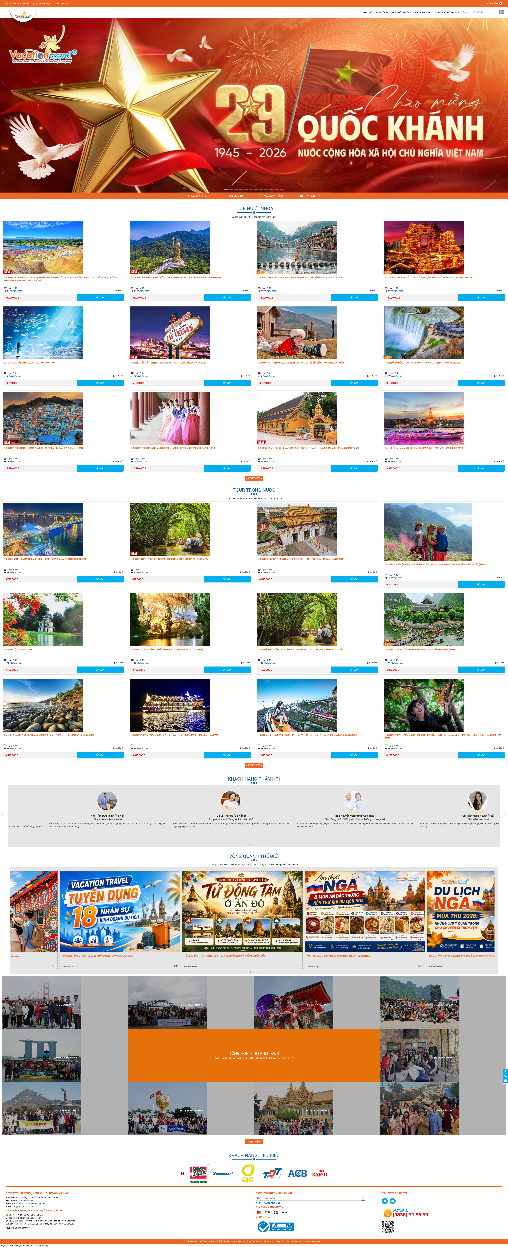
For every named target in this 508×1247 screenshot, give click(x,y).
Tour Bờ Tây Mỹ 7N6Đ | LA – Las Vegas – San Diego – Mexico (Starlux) (168, 363)
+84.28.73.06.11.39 (24, 1200)
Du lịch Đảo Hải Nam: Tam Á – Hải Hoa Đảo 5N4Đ (29, 363)
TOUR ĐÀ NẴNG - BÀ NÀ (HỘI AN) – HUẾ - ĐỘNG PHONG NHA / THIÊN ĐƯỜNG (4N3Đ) (45, 559)
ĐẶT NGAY (100, 298)
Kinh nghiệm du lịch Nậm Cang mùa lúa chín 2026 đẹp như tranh (415, 956)
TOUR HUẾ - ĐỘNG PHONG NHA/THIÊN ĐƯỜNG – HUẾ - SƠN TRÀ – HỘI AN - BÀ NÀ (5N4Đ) (301, 559)
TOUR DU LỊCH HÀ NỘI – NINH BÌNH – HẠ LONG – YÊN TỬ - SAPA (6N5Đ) (420, 649)
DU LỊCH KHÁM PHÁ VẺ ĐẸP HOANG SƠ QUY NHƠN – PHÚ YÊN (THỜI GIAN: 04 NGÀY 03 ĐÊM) (49, 735)
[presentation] (2, 814)
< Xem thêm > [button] (254, 478)
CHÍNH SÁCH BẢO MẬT (268, 1203)
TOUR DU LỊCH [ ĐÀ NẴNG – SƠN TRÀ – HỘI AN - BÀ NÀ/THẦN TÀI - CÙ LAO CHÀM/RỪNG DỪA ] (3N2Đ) (307, 735)
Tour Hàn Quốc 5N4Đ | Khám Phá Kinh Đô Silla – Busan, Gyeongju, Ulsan (43, 448)
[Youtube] (491, 3)
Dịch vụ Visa (235, 196)
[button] (38, 105)
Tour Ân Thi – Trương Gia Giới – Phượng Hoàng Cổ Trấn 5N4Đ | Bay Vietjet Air (300, 277)
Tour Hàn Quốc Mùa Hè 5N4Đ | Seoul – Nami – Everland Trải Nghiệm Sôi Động (173, 448)
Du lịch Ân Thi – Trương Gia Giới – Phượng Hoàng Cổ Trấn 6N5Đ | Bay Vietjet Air (428, 277)
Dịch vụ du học (310, 196)
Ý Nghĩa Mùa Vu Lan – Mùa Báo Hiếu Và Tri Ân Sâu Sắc (163, 956)
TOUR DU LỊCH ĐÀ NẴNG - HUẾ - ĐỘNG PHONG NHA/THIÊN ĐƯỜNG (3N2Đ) (167, 649)
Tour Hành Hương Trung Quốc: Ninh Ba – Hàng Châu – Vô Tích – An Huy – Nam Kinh (176, 277)
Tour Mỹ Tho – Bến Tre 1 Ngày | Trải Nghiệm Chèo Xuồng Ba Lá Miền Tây (169, 559)
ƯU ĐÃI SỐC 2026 (197, 196)
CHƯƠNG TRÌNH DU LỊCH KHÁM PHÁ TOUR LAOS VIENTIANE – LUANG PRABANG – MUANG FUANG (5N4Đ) (309, 448)
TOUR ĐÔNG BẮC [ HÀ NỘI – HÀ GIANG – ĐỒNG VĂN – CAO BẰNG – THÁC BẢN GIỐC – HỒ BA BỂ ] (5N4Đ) (435, 564)
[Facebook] (487, 3)
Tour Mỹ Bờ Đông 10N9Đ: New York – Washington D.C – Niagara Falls (423, 363)
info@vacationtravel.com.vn (24, 1206)
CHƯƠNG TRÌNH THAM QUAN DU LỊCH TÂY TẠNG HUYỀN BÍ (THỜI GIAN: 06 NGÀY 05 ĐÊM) (301, 363)
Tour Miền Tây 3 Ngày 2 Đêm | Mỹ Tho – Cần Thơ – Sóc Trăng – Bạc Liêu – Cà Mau (174, 735)
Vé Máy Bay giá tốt (273, 196)
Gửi (363, 1198)
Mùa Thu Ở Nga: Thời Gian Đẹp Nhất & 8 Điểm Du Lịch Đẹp (42, 956)
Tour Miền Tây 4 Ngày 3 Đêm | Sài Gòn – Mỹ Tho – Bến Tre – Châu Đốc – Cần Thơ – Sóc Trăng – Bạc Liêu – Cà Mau (443, 736)
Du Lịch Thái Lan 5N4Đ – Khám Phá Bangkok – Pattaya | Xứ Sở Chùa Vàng (424, 448)
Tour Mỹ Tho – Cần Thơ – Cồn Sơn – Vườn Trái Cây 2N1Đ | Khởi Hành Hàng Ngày (300, 649)
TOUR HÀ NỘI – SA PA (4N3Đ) (18, 649)
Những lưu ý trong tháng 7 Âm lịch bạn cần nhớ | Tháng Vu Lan (292, 956)
